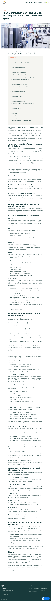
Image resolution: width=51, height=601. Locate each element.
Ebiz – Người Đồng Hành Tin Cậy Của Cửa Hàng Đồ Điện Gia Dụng (21, 120)
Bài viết (35, 2)
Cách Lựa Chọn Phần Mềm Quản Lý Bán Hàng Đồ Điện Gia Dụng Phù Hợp (22, 103)
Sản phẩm (31, 2)
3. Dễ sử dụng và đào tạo (15, 110)
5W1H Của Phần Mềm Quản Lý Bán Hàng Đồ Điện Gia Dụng (20, 79)
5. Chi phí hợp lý (13, 115)
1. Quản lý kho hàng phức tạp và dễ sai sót (17, 65)
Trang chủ (26, 2)
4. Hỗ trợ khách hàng (14, 113)
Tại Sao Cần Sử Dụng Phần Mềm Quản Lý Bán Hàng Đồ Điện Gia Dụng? (22, 62)
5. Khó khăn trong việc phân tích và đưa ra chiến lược (19, 74)
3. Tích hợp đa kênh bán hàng (15, 89)
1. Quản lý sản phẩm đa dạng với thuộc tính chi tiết (19, 84)
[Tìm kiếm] (49, 2)
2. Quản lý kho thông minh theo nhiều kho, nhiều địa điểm (20, 86)
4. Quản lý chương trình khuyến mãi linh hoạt (18, 91)
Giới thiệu (40, 2)
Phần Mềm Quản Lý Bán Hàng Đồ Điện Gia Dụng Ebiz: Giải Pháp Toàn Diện (22, 77)
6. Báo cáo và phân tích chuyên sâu (16, 96)
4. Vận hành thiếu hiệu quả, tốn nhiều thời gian (18, 72)
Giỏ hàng (45, 2)
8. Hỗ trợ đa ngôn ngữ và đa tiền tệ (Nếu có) (18, 101)
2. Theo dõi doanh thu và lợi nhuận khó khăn (18, 67)
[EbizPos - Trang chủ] (4, 2)
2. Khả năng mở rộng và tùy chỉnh (16, 108)
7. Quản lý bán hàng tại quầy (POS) (16, 98)
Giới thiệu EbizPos (44, 588)
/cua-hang (16, 570)
